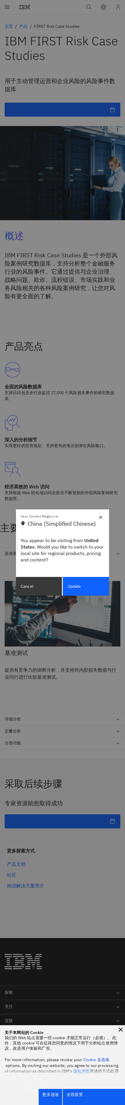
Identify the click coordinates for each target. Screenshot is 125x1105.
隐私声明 (81, 1071)
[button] (121, 1030)
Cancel (27, 586)
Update (74, 586)
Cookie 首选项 (96, 1059)
